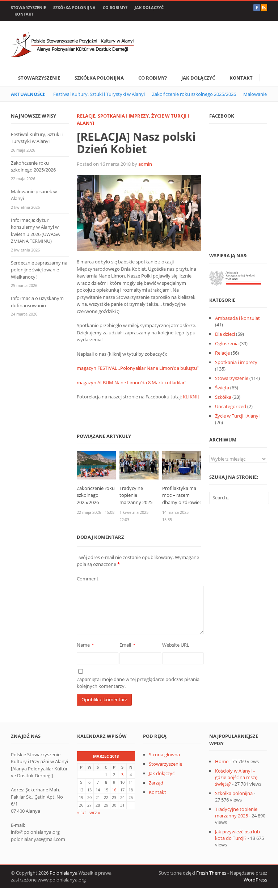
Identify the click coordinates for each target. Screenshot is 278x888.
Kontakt (23, 14)
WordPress (255, 879)
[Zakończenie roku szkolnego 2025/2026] (96, 464)
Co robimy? (115, 7)
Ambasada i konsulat (237, 318)
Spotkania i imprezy (123, 116)
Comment (87, 578)
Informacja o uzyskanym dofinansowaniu (37, 302)
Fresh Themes (211, 873)
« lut (81, 812)
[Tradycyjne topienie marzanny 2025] (138, 464)
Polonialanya (63, 873)
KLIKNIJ (191, 396)
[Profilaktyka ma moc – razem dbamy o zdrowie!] (181, 464)
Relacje (86, 116)
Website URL (175, 645)
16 (114, 789)
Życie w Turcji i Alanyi (237, 416)
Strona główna (164, 754)
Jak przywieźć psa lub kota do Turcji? (237, 834)
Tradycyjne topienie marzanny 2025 (135, 495)
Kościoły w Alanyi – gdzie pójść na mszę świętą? (236, 777)
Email (125, 645)
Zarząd (156, 782)
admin (145, 164)
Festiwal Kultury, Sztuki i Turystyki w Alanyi (99, 94)
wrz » (94, 812)
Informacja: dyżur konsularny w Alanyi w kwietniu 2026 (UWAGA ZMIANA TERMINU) (35, 231)
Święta (222, 387)
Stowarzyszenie (28, 7)
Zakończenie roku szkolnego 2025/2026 (194, 94)
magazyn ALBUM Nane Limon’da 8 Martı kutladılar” (131, 382)
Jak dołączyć (149, 7)
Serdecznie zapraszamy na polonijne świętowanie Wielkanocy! (39, 269)
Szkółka (223, 397)
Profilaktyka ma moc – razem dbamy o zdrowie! (181, 495)
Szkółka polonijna (74, 7)
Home (221, 761)
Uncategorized (230, 406)
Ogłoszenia (227, 343)
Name (83, 645)
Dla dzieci (225, 334)
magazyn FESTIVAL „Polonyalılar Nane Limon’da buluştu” (138, 368)
